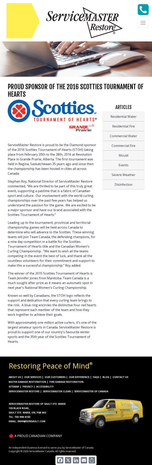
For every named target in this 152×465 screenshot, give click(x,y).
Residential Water (123, 116)
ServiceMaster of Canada (91, 391)
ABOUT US (15, 377)
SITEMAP (14, 386)
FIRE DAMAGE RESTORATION (66, 382)
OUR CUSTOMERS (55, 377)
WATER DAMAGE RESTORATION (27, 382)
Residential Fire (123, 126)
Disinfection (123, 184)
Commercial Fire (123, 146)
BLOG (106, 377)
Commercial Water (123, 136)
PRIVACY (28, 386)
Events (123, 165)
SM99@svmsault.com (31, 421)
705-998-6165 (22, 417)
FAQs (96, 377)
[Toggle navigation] (143, 22)
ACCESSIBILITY (45, 386)
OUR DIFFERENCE (79, 377)
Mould (123, 155)
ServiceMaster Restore (24, 391)
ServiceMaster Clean (57, 391)
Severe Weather (123, 175)
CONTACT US (120, 377)
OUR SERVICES (32, 377)
